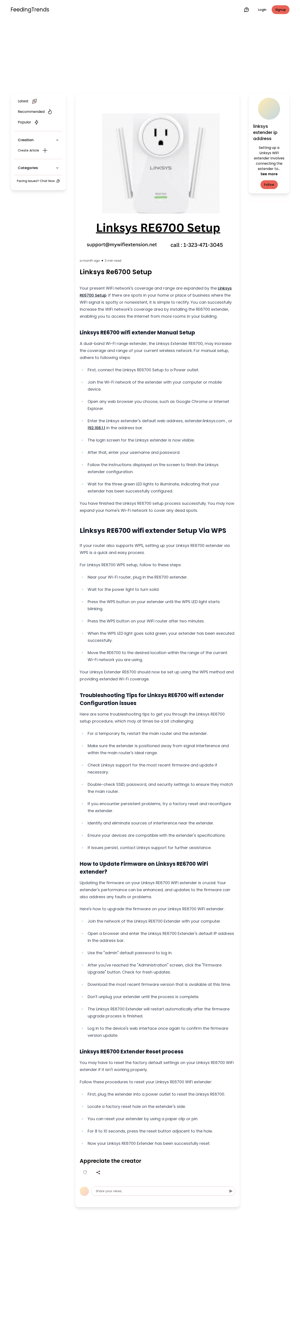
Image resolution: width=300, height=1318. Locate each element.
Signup (280, 9)
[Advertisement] (150, 55)
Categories (28, 167)
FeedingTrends (30, 9)
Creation (26, 139)
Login (262, 9)
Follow (269, 184)
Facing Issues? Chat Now (36, 181)
